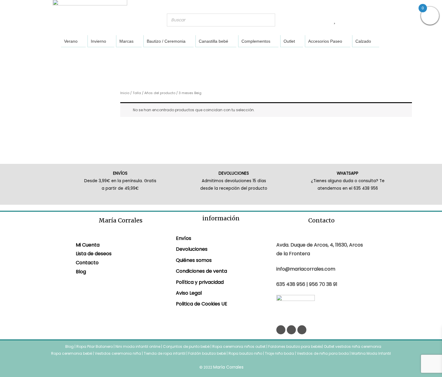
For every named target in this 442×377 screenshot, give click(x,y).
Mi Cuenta (88, 244)
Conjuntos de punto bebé (186, 346)
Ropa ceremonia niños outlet (239, 346)
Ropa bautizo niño (245, 353)
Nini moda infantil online (138, 346)
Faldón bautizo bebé (207, 353)
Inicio (124, 92)
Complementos (255, 41)
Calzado (363, 41)
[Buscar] (269, 20)
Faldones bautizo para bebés (295, 346)
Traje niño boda (279, 353)
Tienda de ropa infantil (165, 353)
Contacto (87, 262)
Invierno (98, 41)
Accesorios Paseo (325, 41)
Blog (81, 271)
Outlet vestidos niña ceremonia (352, 346)
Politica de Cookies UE (201, 303)
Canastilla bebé (213, 41)
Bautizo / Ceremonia (166, 41)
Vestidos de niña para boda (323, 353)
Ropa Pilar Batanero (94, 346)
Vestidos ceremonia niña (118, 353)
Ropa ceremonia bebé (71, 353)
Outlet (289, 41)
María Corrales (228, 367)
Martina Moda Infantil (371, 353)
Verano (71, 41)
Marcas (126, 41)
